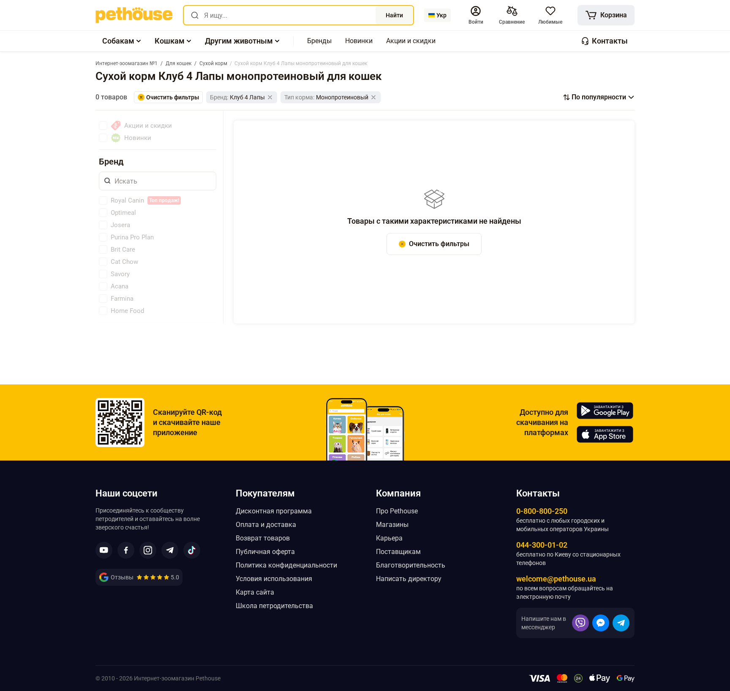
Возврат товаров (263, 538)
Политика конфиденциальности (286, 565)
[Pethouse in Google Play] (605, 410)
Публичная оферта (265, 552)
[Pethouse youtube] (103, 550)
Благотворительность (410, 565)
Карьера (389, 538)
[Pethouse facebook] (125, 550)
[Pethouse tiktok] (191, 550)
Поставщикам (398, 552)
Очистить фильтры (439, 244)
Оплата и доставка (266, 525)
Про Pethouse (397, 511)
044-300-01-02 (541, 544)
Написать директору (408, 579)
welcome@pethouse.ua (556, 578)
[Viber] (580, 622)
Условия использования (274, 579)
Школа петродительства (274, 606)
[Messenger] (600, 622)
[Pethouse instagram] (147, 550)
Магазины (392, 525)
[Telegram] (621, 622)
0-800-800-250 (541, 511)
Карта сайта (255, 592)
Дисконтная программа (274, 511)
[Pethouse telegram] (169, 550)
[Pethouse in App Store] (605, 434)
